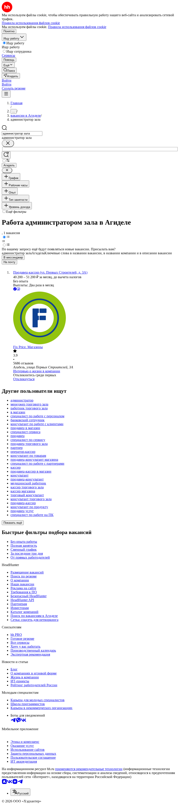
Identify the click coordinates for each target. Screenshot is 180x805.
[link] (9, 70)
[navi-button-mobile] (6, 94)
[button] (6, 80)
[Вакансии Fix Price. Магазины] (94, 318)
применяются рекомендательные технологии (88, 769)
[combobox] (22, 133)
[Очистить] (8, 143)
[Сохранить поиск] (6, 155)
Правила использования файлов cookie (77, 27)
